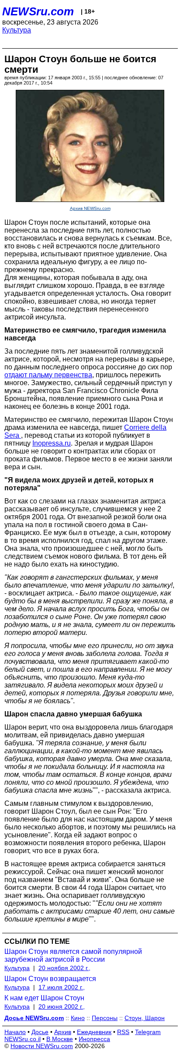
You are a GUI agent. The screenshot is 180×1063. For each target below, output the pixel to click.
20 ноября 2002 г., (64, 967)
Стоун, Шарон (145, 1017)
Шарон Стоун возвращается (50, 978)
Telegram (148, 1031)
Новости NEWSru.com (41, 1045)
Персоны (105, 1017)
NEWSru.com (38, 11)
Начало (15, 1031)
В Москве (59, 1038)
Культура (16, 30)
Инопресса (94, 1038)
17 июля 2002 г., (61, 987)
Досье (39, 1031)
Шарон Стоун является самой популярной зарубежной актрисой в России (73, 955)
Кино (78, 1017)
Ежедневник (94, 1031)
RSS (123, 1031)
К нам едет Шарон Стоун (44, 998)
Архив (62, 1031)
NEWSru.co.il (22, 1038)
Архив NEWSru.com (90, 208)
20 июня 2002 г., (61, 1006)
